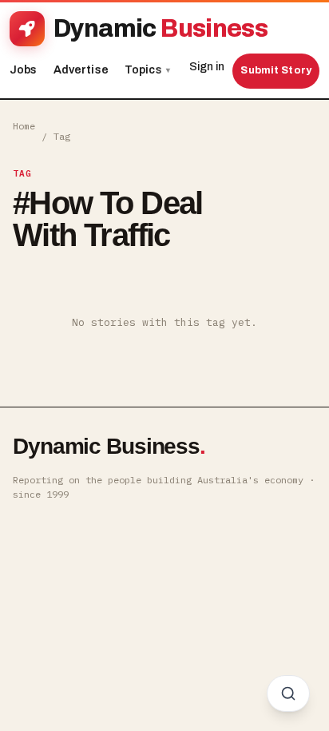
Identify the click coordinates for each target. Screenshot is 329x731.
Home (24, 126)
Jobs (24, 70)
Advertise (81, 70)
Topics (147, 70)
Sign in (206, 67)
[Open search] (288, 693)
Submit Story (275, 70)
